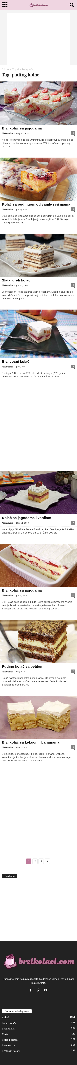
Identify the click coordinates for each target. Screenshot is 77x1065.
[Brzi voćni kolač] (38, 334)
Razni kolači (9, 1023)
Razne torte (8, 1045)
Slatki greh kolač (16, 280)
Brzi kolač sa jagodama (22, 128)
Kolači (5, 1017)
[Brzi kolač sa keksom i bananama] (38, 717)
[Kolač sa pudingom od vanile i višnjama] (38, 179)
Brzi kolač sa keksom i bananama (30, 742)
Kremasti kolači (11, 1051)
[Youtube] (46, 990)
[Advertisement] (38, 39)
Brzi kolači (8, 1028)
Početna (5, 69)
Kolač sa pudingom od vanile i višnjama (36, 204)
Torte (5, 1034)
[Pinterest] (39, 990)
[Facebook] (31, 990)
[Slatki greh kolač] (38, 255)
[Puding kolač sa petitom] (38, 641)
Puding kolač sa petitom (22, 666)
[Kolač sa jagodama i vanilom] (38, 492)
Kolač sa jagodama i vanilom (26, 518)
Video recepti (9, 1039)
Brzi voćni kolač (15, 361)
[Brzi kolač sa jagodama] (38, 103)
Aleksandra (7, 133)
